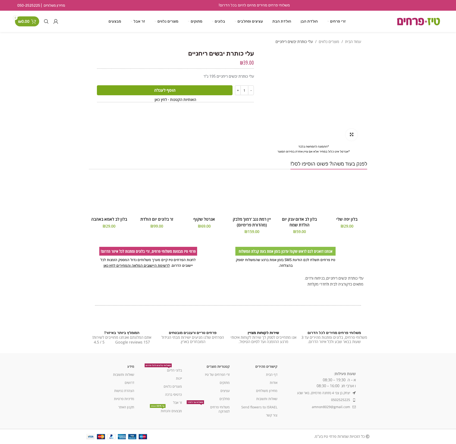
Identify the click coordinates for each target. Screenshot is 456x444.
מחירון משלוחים (54, 5)
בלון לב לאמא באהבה (109, 219)
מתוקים (225, 382)
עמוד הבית (352, 41)
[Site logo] (418, 21)
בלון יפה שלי (346, 219)
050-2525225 (28, 5)
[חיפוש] (46, 21)
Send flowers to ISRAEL (259, 407)
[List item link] (319, 399)
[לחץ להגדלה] (351, 135)
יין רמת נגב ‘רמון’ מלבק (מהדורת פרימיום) (252, 222)
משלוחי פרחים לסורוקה (209, 408)
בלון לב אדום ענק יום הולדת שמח (299, 222)
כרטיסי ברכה (173, 394)
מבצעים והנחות (166, 410)
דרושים (129, 382)
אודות (273, 382)
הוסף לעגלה (165, 90)
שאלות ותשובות (266, 398)
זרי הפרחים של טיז (217, 374)
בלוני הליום (164, 369)
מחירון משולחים (266, 390)
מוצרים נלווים (328, 41)
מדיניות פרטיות (124, 398)
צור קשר (271, 415)
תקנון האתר (126, 407)
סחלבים (224, 398)
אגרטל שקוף (204, 219)
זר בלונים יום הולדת (156, 219)
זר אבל (177, 402)
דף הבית (271, 374)
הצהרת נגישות (124, 390)
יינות (179, 378)
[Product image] (347, 194)
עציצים (225, 390)
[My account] (56, 21)
